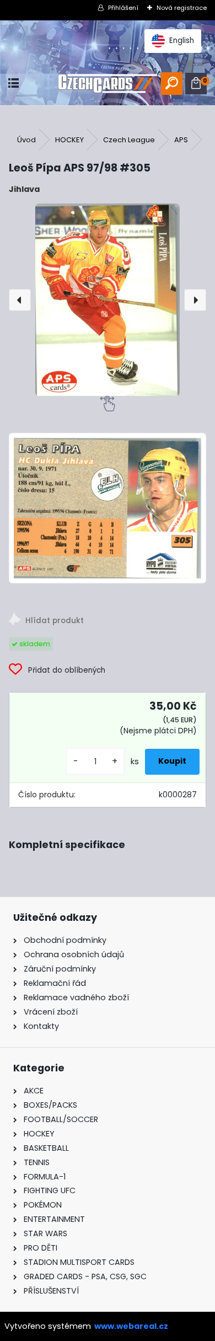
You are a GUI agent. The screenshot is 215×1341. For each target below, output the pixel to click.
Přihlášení (123, 7)
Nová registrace (182, 7)
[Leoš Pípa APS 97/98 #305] (107, 299)
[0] (196, 83)
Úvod (26, 140)
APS (181, 140)
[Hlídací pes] (107, 621)
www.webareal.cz (131, 1326)
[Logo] (107, 83)
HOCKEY (69, 140)
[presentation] (20, 300)
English (181, 40)
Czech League (129, 140)
